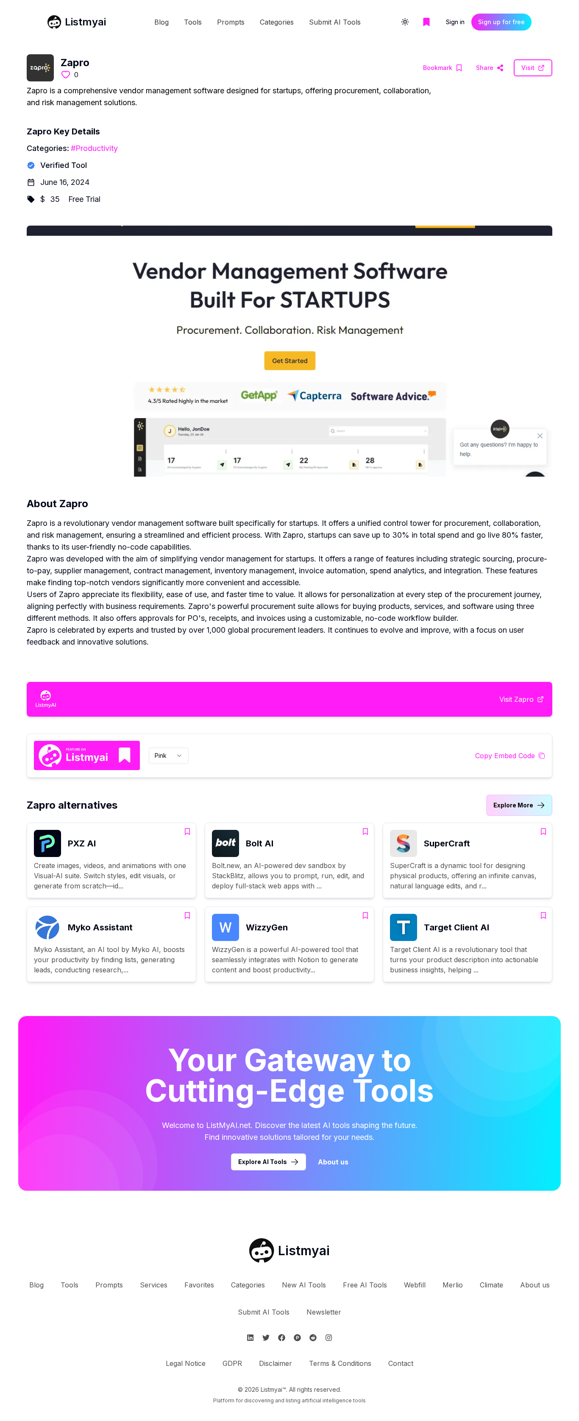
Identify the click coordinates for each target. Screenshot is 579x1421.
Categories (277, 22)
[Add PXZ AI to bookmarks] (187, 831)
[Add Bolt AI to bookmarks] (365, 831)
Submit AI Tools (335, 22)
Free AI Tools (365, 1285)
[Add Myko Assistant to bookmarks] (187, 915)
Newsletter (323, 1312)
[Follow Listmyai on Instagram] (328, 1337)
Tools (193, 22)
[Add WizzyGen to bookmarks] (365, 915)
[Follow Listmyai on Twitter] (266, 1337)
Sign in (455, 21)
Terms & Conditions (340, 1363)
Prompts (231, 22)
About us (333, 1162)
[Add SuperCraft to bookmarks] (543, 831)
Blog (161, 22)
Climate (491, 1285)
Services (153, 1285)
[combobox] (168, 755)
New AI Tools (304, 1285)
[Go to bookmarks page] (426, 22)
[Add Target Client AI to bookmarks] (543, 915)
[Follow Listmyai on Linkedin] (250, 1337)
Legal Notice (186, 1363)
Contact (400, 1363)
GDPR (232, 1363)
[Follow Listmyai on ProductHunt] (297, 1337)
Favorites (199, 1285)
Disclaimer (275, 1363)
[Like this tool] (66, 75)
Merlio (453, 1285)
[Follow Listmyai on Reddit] (313, 1337)
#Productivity (94, 148)
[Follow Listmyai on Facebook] (281, 1337)
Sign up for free (501, 21)
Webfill (415, 1285)
